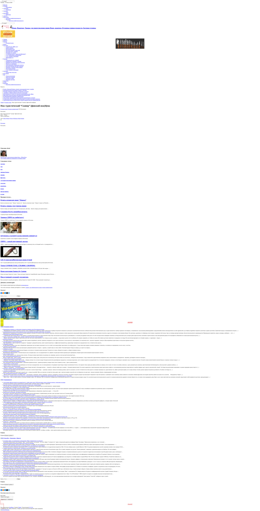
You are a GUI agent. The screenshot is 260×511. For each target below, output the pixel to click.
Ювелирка (8, 14)
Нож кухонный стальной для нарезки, (15, 277)
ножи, (2, 189)
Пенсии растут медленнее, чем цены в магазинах (14, 392)
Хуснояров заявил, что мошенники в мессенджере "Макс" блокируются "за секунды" (23, 440)
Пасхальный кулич (10, 49)
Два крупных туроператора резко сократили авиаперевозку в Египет (19, 97)
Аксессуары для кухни (11, 72)
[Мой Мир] (5, 293)
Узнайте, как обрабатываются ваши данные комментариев (38, 287)
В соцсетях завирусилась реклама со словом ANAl (15, 472)
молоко (3, 164)
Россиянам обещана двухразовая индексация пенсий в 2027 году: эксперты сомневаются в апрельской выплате (29, 426)
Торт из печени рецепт (8, 353)
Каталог (5, 41)
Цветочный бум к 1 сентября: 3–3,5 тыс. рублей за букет (16, 387)
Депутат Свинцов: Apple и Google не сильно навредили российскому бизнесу (21, 470)
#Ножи (7, 118)
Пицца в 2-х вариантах (11, 63)
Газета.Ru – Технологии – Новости (12, 438)
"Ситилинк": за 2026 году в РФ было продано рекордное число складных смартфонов (23, 475)
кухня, (2, 194)
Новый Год (5, 80)
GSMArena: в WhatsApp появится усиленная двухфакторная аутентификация (21, 458)
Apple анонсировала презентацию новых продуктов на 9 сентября (18, 443)
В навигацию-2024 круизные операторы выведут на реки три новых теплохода (21, 99)
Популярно (5, 13)
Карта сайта (6, 17)
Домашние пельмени (8, 344)
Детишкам (8, 9)
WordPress (11, 507)
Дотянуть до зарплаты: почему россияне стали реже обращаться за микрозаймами (22, 409)
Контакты (8, 19)
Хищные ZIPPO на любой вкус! (12, 217)
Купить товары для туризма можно (13, 206)
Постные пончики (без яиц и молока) (14, 66)
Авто (7, 12)
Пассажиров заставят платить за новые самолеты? (14, 406)
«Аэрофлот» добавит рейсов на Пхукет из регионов (15, 92)
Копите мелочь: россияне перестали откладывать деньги (16, 389)
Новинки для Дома (10, 79)
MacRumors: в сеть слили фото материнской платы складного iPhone (19, 465)
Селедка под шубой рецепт (9, 371)
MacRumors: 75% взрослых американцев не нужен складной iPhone (18, 460)
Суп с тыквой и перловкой (12, 56)
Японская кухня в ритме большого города (13, 334)
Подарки (5, 6)
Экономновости (8, 379)
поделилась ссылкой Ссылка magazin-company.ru (19, 236)
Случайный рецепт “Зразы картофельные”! (16, 54)
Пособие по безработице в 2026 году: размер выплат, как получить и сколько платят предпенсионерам (27, 419)
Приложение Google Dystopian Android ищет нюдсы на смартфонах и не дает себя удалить (24, 453)
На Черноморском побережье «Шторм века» (13, 96)
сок (2, 166)
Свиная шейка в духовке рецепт (10, 363)
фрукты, (3, 177)
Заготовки (5, 71)
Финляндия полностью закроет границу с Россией (15, 90)
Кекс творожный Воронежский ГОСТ (12, 356)
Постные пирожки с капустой (13, 50)
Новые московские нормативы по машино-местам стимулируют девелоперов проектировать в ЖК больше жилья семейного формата (34, 424)
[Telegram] (9, 293)
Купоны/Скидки (10, 43)
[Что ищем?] (1, 1)
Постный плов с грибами (12, 51)
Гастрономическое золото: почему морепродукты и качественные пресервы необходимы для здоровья (26, 331)
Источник (3, 123)
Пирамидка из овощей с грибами (13, 61)
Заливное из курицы (8, 349)
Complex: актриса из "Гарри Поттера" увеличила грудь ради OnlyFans (19, 448)
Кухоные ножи (7, 102)
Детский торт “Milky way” (12, 46)
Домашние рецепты (9, 326)
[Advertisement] (41, 136)
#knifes (22, 118)
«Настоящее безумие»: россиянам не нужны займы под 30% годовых (19, 394)
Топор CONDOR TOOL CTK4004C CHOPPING (18, 265)
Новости (5, 40)
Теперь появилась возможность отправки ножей (13, 158)
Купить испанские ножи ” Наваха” (13, 200)
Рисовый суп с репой (11, 52)
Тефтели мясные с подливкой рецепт (11, 366)
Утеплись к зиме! (10, 78)
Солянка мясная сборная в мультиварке (12, 358)
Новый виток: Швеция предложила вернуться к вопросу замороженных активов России (23, 399)
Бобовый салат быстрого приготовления (15, 62)
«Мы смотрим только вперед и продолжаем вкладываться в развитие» (19, 414)
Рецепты (5, 58)
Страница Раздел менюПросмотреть (14, 212)
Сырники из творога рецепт (9, 346)
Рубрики (3, 435)
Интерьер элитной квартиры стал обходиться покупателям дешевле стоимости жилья (23, 404)
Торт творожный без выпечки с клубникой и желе (14, 373)
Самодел (5, 15)
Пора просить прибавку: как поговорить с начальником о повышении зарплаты (21, 428)
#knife (19, 118)
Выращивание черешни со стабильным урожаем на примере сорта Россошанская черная (23, 329)
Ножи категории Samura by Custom (13, 271)
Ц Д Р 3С (31, 507)
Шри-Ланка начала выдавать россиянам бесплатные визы (16, 95)
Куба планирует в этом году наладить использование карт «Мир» (18, 94)
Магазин (5, 4)
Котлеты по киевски (8, 339)
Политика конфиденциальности (13, 18)
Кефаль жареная (9, 47)
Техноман (5, 11)
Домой (2, 102)
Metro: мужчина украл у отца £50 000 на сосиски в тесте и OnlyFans (19, 467)
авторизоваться (24, 285)
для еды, (3, 183)
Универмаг (5, 8)
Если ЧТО (5, 45)
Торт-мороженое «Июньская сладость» (15, 65)
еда (1, 169)
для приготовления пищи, (8, 180)
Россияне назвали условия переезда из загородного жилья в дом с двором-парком (22, 384)
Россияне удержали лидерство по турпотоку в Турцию (16, 91)
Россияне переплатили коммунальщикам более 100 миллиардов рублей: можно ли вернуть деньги (26, 411)
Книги (4, 44)
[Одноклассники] (3, 293)
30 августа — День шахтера (9, 421)
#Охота (11, 118)
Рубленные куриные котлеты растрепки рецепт (14, 361)
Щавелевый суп (9, 57)
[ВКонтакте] (1, 293)
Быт (4, 74)
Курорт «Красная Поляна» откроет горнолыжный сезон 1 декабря (18, 89)
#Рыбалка (15, 118)
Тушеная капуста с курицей (12, 60)
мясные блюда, (5, 172)
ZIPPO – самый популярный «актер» (14, 241)
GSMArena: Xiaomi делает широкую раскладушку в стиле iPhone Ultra (19, 455)
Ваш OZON (6, 73)
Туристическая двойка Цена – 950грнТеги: (14, 157)
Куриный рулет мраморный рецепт (11, 351)
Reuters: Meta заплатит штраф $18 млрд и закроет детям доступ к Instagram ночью (22, 450)
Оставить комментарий (13, 109)
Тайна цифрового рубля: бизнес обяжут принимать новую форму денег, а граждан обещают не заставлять (27, 402)
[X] (7, 293)
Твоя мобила (9, 7)
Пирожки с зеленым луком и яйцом (14, 67)
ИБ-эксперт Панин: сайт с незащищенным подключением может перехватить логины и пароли (25, 462)
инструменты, (5, 191)
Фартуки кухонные (10, 77)
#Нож (4, 118)
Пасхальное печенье (10, 68)
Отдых (4, 82)
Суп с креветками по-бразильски (13, 55)
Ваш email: (3, 495)
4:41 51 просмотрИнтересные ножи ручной (16, 260)
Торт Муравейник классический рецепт (12, 341)
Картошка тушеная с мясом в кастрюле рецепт (14, 368)
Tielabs (19, 507)
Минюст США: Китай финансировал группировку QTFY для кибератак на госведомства (24, 445)
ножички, (3, 186)
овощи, (3, 175)
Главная (5, 39)
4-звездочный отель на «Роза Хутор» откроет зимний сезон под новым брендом (21, 100)
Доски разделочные (10, 76)
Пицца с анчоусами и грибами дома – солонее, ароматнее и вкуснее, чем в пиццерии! (23, 336)
